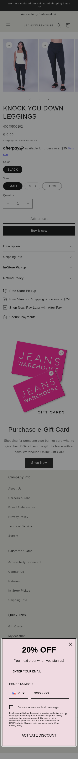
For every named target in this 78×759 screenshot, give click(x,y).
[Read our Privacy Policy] (66, 713)
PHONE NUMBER (21, 683)
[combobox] (18, 693)
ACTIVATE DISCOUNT (39, 735)
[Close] (71, 644)
